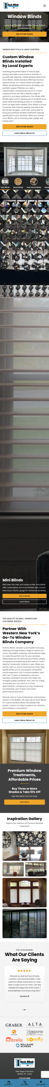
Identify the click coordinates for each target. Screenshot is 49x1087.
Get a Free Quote (24, 126)
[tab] (10, 183)
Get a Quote (24, 596)
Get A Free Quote (24, 34)
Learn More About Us (24, 133)
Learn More (24, 602)
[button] (43, 6)
